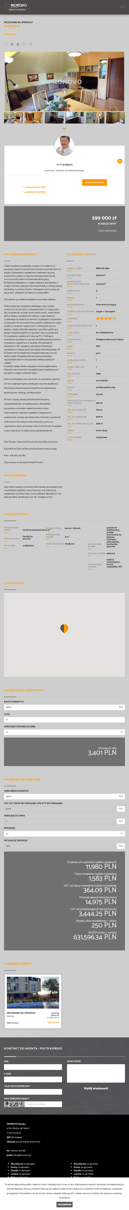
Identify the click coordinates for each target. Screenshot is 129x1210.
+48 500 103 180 (35, 187)
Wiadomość (74, 1061)
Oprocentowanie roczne (19, 727)
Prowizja (9, 828)
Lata (7, 714)
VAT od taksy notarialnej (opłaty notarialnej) (33, 803)
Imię (6, 1061)
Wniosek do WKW (14, 816)
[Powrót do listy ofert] (6, 44)
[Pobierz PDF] (18, 44)
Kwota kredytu (14, 702)
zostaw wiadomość (94, 182)
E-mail (7, 1074)
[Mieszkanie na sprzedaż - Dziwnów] (33, 1001)
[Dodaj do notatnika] (24, 44)
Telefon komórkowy (17, 1086)
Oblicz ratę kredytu (107, 231)
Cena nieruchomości (16, 791)
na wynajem (23, 1164)
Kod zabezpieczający (16, 1099)
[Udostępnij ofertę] (31, 44)
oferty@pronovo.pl (22, 1155)
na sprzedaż (86, 1164)
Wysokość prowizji (15, 840)
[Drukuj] (12, 44)
